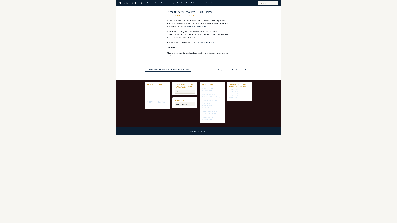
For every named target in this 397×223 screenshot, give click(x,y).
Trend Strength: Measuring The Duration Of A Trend (168, 69)
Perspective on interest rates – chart (234, 70)
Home (149, 3)
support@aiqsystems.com (206, 42)
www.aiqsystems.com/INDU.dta (195, 26)
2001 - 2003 (233, 93)
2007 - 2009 (233, 98)
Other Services (212, 3)
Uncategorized (189, 15)
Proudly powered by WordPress (198, 131)
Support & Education (194, 3)
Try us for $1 (176, 3)
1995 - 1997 (233, 89)
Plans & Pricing (161, 3)
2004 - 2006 (233, 96)
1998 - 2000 (233, 91)
